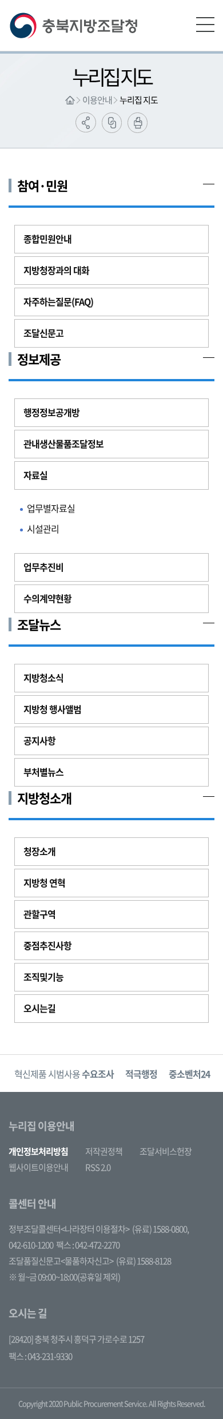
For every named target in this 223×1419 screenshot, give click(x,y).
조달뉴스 (39, 624)
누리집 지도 (139, 100)
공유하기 (85, 122)
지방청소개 (44, 798)
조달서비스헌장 (166, 1151)
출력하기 (138, 122)
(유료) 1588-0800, (160, 1229)
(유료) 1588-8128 (143, 1261)
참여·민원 (42, 185)
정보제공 (39, 359)
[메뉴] (205, 24)
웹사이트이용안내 (38, 1167)
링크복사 (112, 122)
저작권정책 (103, 1151)
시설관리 (43, 528)
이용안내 (97, 100)
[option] (64, 1073)
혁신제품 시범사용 (64, 1074)
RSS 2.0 (97, 1167)
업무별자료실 (51, 508)
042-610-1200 (31, 1245)
